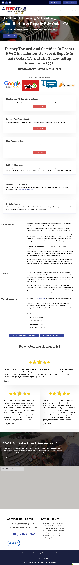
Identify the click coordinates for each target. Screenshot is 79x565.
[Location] (10, 2)
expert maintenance (40, 299)
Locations (63, 11)
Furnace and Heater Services (18, 119)
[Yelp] (6, 2)
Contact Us (73, 11)
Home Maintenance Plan (66, 292)
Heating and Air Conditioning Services (23, 99)
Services (54, 11)
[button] (55, 2)
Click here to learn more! (26, 190)
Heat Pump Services (15, 141)
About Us (46, 11)
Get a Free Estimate (70, 2)
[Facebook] (3, 2)
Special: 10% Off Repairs (16, 184)
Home (39, 11)
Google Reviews (42, 553)
